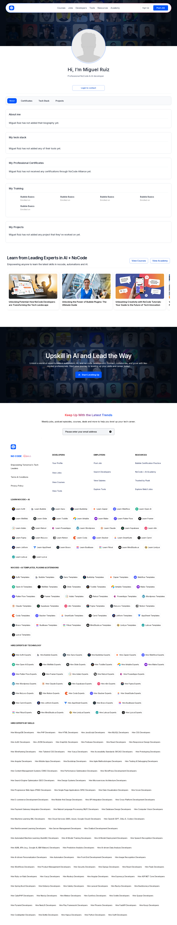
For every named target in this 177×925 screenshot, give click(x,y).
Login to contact (88, 88)
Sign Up (145, 8)
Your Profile (57, 463)
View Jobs (57, 473)
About (12, 101)
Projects (60, 100)
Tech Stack (43, 100)
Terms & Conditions (19, 477)
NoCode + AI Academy (145, 472)
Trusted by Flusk (142, 480)
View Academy (160, 260)
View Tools (57, 491)
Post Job (98, 463)
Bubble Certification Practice (148, 463)
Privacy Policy (17, 485)
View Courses (139, 260)
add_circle (110, 431)
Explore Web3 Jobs (144, 489)
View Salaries (99, 480)
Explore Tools (100, 489)
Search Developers (102, 472)
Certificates (26, 100)
